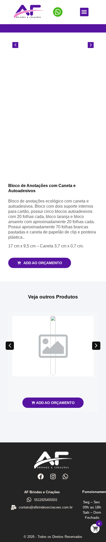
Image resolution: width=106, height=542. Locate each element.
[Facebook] (40, 476)
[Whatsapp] (65, 476)
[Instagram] (53, 476)
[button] (84, 12)
